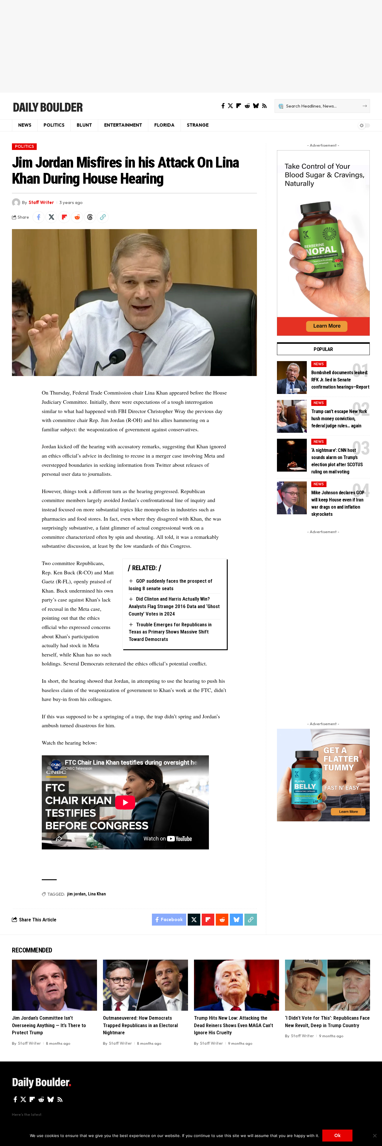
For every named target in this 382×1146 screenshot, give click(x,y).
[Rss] (264, 106)
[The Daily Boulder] (47, 106)
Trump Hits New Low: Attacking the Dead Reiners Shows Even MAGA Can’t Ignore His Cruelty (233, 1025)
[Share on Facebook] (38, 217)
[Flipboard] (239, 106)
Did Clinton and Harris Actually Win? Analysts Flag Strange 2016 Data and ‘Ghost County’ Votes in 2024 (174, 606)
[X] (230, 106)
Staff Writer (41, 202)
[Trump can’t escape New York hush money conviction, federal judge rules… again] (292, 416)
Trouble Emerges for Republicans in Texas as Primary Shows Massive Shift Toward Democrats (170, 632)
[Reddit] (247, 106)
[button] (103, 217)
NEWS (319, 364)
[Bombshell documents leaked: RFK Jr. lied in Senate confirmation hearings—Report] (292, 377)
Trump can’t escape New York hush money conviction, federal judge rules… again (339, 419)
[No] (375, 1136)
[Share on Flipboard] (64, 217)
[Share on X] (51, 217)
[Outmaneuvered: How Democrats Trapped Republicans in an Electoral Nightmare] (145, 985)
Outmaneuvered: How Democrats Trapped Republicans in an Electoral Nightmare (140, 1025)
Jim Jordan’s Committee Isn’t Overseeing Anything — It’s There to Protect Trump (49, 1025)
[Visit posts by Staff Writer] (16, 202)
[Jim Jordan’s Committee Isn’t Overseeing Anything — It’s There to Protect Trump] (54, 985)
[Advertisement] (191, 46)
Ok (337, 1135)
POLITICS (24, 146)
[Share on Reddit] (77, 217)
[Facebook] (223, 106)
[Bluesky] (255, 106)
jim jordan (76, 894)
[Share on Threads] (90, 217)
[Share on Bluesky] (236, 920)
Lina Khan (97, 894)
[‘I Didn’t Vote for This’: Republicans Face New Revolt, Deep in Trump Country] (327, 985)
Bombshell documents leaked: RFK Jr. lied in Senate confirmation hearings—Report (340, 380)
